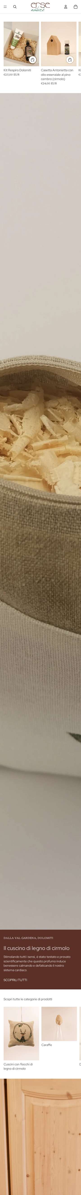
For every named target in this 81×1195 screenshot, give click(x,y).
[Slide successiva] (72, 1039)
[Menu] (5, 7)
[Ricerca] (15, 7)
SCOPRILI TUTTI (15, 980)
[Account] (66, 7)
